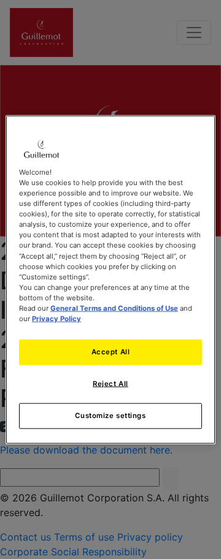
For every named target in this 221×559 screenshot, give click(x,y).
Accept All (110, 352)
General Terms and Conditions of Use (114, 307)
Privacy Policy (56, 318)
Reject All (110, 383)
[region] (110, 279)
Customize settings (110, 415)
